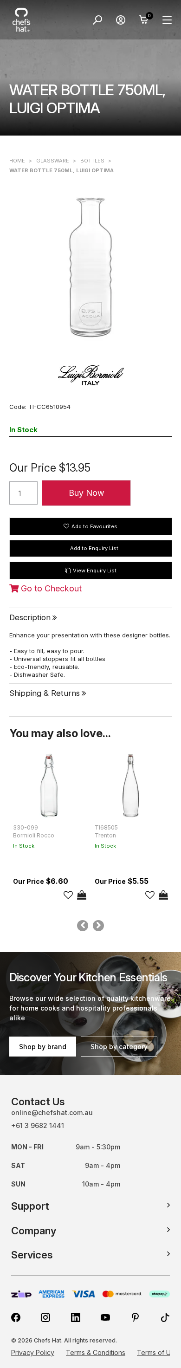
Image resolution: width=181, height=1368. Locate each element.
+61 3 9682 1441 (37, 1125)
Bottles (92, 160)
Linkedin (75, 1317)
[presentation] (82, 925)
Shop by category (119, 1046)
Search (97, 20)
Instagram (45, 1317)
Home (17, 160)
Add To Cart (81, 895)
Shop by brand (42, 1046)
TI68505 (106, 827)
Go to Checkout (50, 588)
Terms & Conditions (95, 1352)
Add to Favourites (94, 526)
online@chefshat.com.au (52, 1112)
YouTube (105, 1317)
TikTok (165, 1317)
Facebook (15, 1317)
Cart (144, 20)
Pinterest (135, 1317)
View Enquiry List (94, 570)
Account (120, 20)
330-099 (25, 827)
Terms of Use (157, 1352)
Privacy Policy (32, 1352)
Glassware (52, 160)
